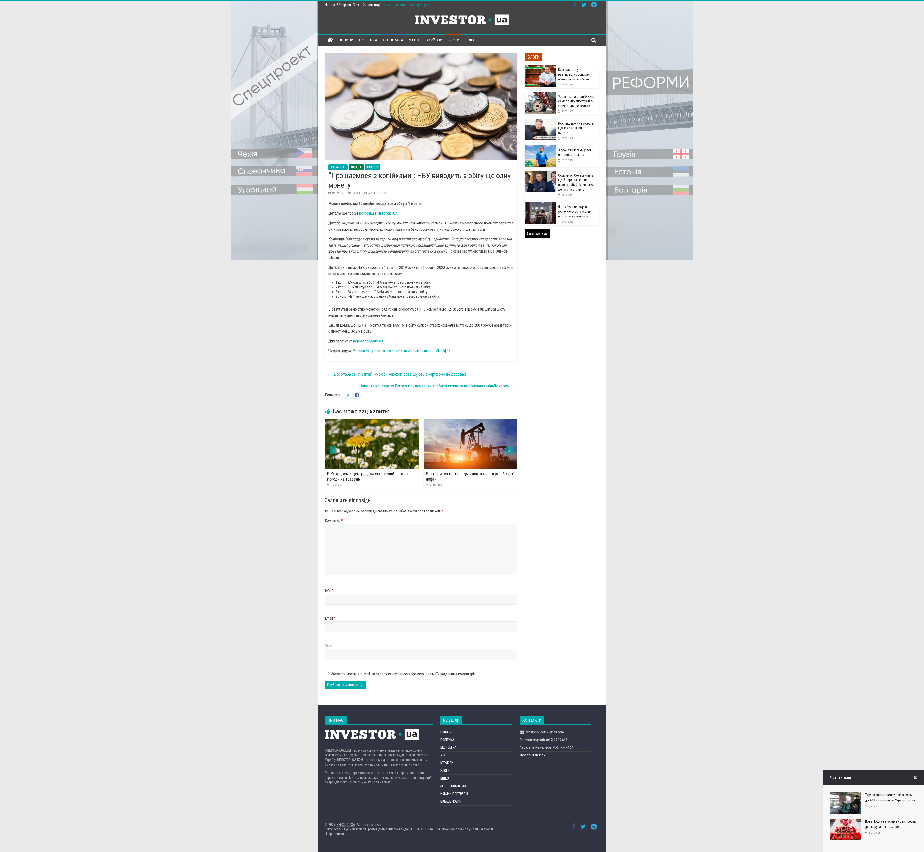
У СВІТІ (415, 40)
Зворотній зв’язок (532, 755)
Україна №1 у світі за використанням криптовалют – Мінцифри (401, 351)
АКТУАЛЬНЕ (338, 167)
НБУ (383, 193)
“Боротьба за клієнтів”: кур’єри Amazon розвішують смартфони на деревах (396, 374)
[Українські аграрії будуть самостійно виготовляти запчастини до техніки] (540, 95)
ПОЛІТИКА (368, 40)
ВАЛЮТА (356, 167)
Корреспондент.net (368, 341)
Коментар (334, 520)
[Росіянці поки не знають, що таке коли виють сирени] (540, 121)
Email (330, 618)
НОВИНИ (346, 40)
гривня (357, 193)
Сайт (328, 646)
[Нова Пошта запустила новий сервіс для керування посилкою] (845, 821)
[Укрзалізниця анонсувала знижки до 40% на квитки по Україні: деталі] (845, 795)
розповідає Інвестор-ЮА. (378, 213)
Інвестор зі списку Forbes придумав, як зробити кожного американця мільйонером (438, 385)
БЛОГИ (454, 40)
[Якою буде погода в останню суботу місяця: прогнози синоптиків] (540, 205)
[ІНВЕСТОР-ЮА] (330, 40)
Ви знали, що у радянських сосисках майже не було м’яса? (573, 74)
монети (375, 193)
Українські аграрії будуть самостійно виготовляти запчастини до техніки (576, 101)
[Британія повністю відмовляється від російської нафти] (372, 422)
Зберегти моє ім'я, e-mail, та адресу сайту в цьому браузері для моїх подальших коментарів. (403, 674)
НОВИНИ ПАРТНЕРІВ (454, 794)
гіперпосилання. (336, 834)
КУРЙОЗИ (434, 40)
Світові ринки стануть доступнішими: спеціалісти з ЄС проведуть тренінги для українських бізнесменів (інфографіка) (471, 479)
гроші (365, 193)
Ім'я (329, 590)
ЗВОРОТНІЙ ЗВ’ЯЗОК (454, 786)
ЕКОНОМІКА (393, 40)
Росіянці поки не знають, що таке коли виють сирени (576, 128)
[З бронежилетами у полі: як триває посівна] (540, 148)
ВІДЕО (470, 40)
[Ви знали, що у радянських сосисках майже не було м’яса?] (540, 68)
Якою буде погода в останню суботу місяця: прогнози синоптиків (575, 211)
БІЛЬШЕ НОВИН (450, 801)
